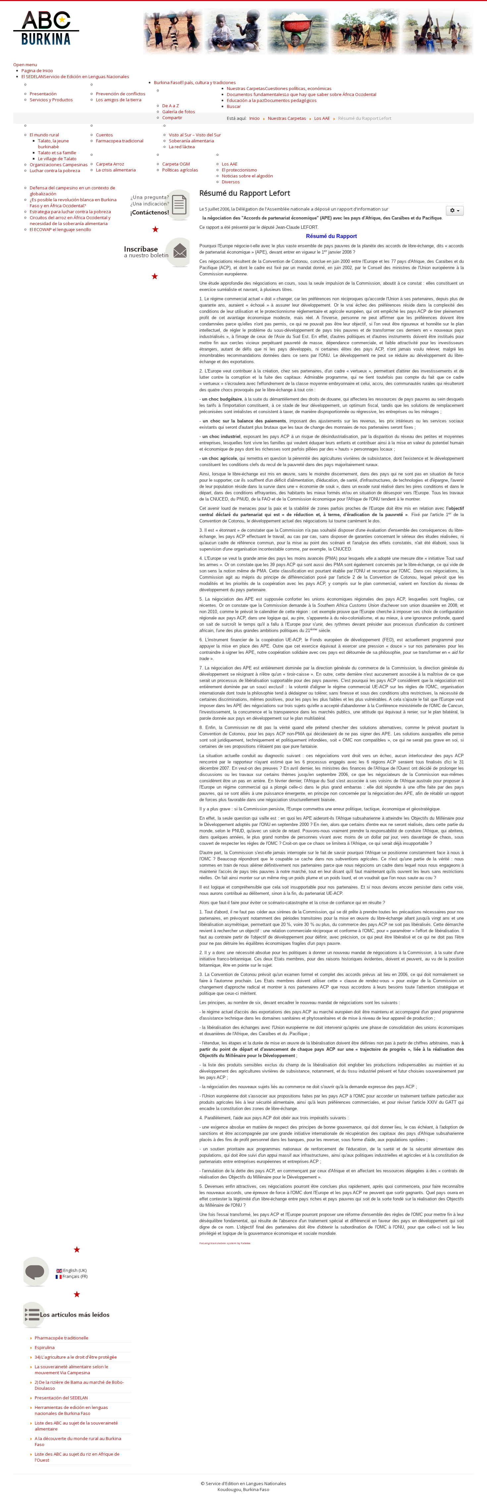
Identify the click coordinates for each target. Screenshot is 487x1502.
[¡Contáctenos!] (155, 205)
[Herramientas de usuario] (455, 211)
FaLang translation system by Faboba (224, 1243)
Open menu (25, 65)
